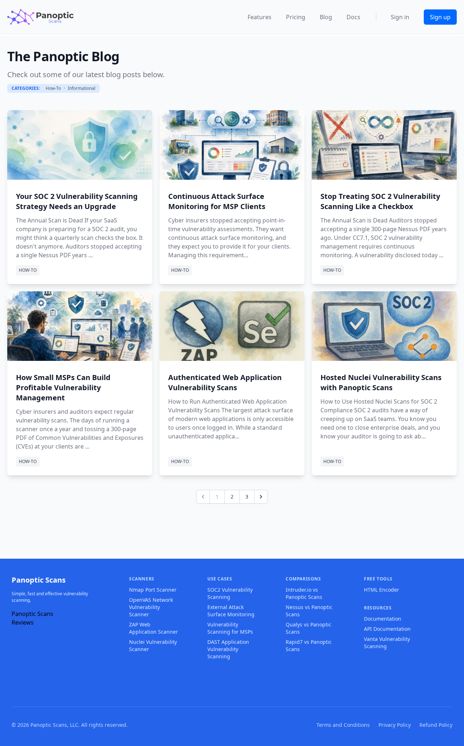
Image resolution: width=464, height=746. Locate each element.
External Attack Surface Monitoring (230, 611)
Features (260, 17)
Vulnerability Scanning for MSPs (230, 628)
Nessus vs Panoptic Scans (309, 611)
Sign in (400, 17)
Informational (81, 88)
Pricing (295, 17)
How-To (53, 88)
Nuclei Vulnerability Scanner (153, 645)
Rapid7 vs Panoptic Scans (309, 645)
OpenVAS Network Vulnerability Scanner (151, 607)
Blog (326, 17)
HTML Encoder (381, 589)
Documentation (382, 618)
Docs (353, 17)
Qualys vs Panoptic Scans (308, 628)
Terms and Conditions (343, 724)
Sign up (440, 17)
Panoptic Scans (39, 580)
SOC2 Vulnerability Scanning (230, 593)
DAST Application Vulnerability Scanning (228, 649)
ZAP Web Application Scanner (153, 628)
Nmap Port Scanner (153, 589)
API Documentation (387, 628)
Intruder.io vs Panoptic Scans (304, 593)
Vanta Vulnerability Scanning (387, 642)
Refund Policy (435, 724)
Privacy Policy (394, 724)
